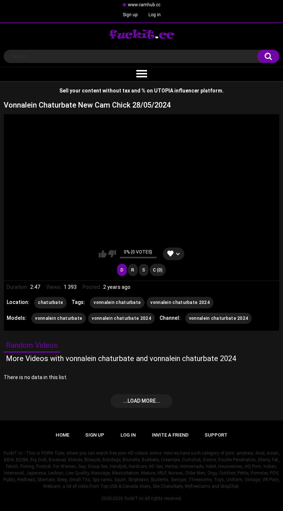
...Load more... (141, 401)
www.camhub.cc (144, 4)
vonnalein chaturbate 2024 (180, 302)
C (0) (158, 270)
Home (62, 435)
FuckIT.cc (134, 498)
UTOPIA (163, 91)
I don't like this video (112, 254)
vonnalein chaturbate (117, 302)
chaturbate (50, 302)
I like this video (102, 254)
